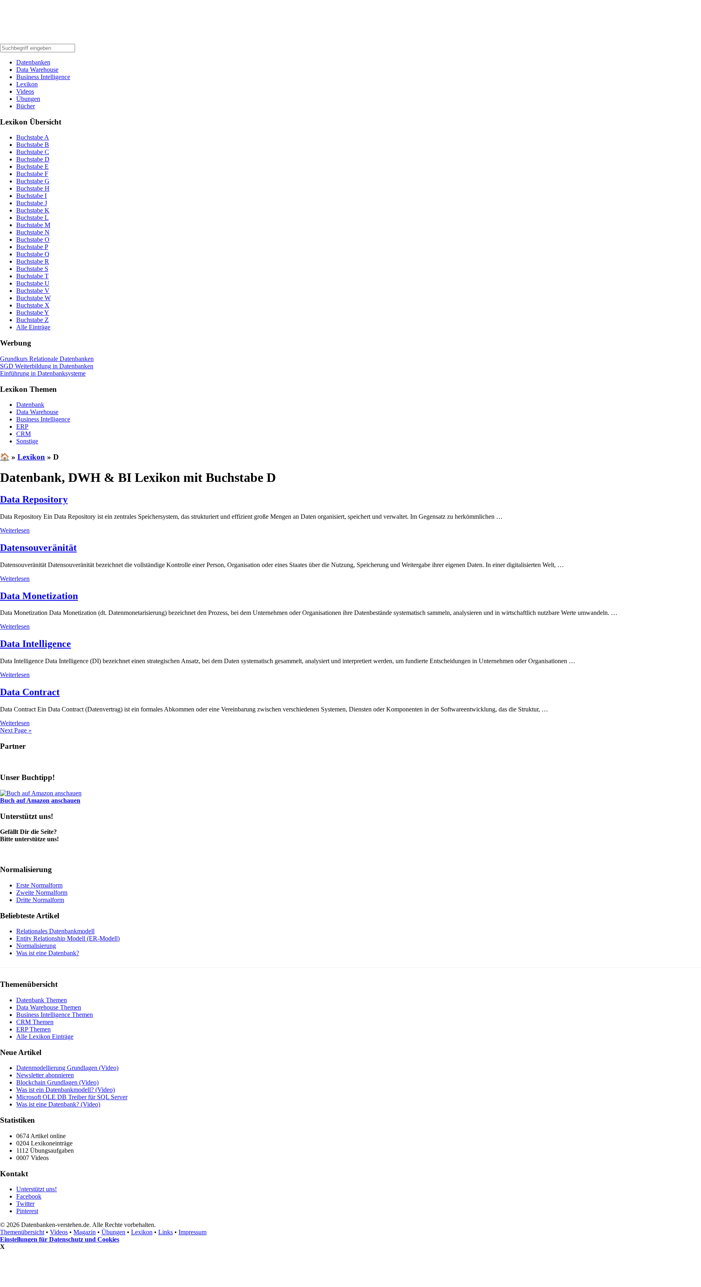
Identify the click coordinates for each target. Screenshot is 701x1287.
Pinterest (27, 1211)
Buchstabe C (32, 151)
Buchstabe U (32, 283)
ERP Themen (33, 1029)
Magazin (84, 1232)
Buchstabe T (32, 276)
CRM (23, 433)
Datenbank (30, 404)
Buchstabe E (32, 166)
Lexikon (27, 84)
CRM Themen (35, 1021)
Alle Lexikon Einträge (44, 1036)
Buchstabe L (32, 217)
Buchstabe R (32, 261)
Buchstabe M (33, 224)
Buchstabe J (31, 203)
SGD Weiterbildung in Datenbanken (46, 366)
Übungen (28, 98)
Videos (25, 91)
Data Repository (34, 499)
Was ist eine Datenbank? (47, 953)
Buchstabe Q (32, 254)
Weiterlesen (15, 530)
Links (165, 1232)
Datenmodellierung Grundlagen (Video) (67, 1067)
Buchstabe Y (32, 312)
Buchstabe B (32, 144)
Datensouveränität (38, 547)
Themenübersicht (22, 1232)
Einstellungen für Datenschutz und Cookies (59, 1239)
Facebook (28, 1196)
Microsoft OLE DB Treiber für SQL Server (71, 1097)
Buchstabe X (32, 305)
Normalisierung (36, 945)
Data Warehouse (37, 69)
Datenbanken (33, 62)
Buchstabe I (31, 195)
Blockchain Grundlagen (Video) (57, 1082)
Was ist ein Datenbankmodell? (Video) (65, 1089)
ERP (22, 426)
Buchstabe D (32, 159)
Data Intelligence (35, 643)
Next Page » (16, 730)
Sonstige (27, 441)
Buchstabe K (32, 210)
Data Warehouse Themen (48, 1007)
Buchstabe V (32, 290)
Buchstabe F (32, 173)
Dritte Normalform (40, 899)
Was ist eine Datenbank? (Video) (58, 1104)
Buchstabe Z (32, 319)
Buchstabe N (32, 232)
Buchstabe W (33, 297)
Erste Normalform (39, 885)
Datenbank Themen (41, 1000)
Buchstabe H (32, 188)
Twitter (25, 1203)
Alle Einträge (33, 327)
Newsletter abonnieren (45, 1075)
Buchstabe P (32, 246)
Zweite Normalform (41, 892)
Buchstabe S (32, 268)
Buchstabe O (32, 239)
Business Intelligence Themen (54, 1014)
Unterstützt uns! (36, 1189)
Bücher (25, 106)
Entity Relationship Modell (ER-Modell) (68, 938)
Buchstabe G (32, 181)
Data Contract (30, 692)
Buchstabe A (32, 137)
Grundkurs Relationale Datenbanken (47, 358)
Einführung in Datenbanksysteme (43, 373)
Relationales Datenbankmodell (55, 931)
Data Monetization (39, 596)
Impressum (192, 1232)
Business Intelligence (43, 76)
